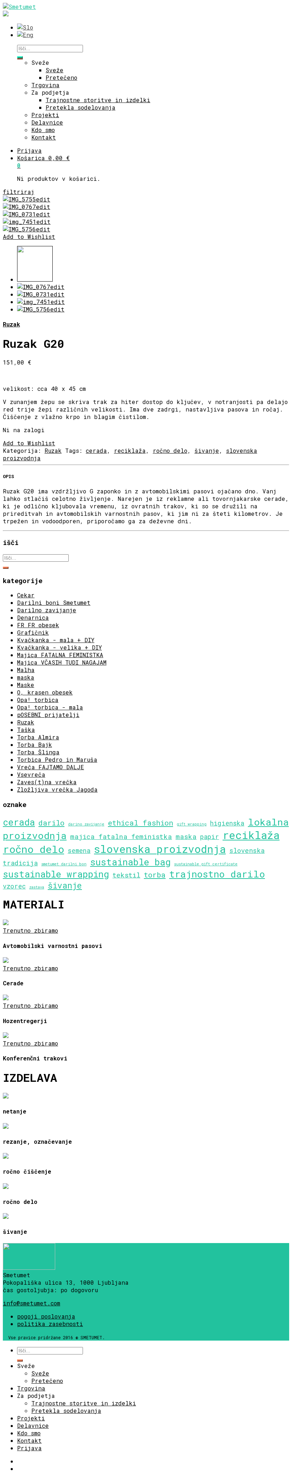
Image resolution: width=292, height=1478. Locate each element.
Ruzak (11, 324)
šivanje (206, 450)
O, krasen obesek (45, 692)
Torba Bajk (34, 744)
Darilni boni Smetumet (53, 602)
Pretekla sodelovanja (80, 107)
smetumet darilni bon (64, 863)
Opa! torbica (37, 699)
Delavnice (47, 122)
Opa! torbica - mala (50, 707)
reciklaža (130, 450)
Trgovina (45, 85)
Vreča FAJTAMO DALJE (50, 767)
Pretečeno (61, 77)
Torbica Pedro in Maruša (57, 759)
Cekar (26, 595)
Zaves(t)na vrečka (47, 782)
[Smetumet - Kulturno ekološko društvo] (19, 6)
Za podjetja (50, 92)
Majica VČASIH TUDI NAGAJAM (61, 662)
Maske (25, 684)
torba (155, 875)
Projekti (45, 115)
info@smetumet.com (31, 1303)
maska (25, 677)
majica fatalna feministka (121, 836)
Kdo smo (43, 129)
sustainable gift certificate (206, 863)
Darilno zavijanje (46, 610)
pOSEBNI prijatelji (48, 714)
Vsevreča (31, 774)
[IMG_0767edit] (26, 206)
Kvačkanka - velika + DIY (59, 647)
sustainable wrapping (56, 874)
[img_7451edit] (27, 221)
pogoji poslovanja (46, 1316)
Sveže (40, 62)
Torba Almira (38, 737)
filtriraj (18, 191)
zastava (36, 887)
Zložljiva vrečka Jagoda (57, 789)
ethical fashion (140, 823)
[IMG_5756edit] (26, 229)
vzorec (14, 886)
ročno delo (170, 450)
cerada (96, 450)
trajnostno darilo (217, 874)
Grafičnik (33, 632)
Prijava (29, 150)
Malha (26, 670)
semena (79, 851)
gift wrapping (192, 824)
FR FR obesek (38, 625)
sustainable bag (130, 862)
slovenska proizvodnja (160, 849)
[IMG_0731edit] (26, 214)
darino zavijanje (86, 824)
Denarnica (33, 617)
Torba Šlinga (38, 752)
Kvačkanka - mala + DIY (55, 640)
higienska (227, 823)
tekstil (126, 874)
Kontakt (43, 137)
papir (209, 837)
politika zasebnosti (50, 1323)
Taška (26, 729)
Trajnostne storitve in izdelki (98, 100)
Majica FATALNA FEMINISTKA (60, 655)
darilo (51, 823)
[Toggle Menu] (20, 57)
